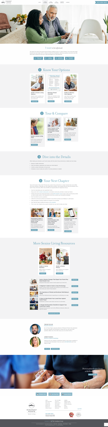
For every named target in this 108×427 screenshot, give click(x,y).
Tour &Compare (50, 58)
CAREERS (65, 400)
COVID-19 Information (68, 404)
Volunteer (65, 406)
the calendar (53, 202)
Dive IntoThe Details (60, 58)
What (51, 2)
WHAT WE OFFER (48, 401)
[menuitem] (39, 2)
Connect (62, 2)
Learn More (34, 101)
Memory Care (47, 405)
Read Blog (51, 139)
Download (51, 101)
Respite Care (47, 406)
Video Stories (57, 405)
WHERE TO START (67, 401)
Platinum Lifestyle (58, 406)
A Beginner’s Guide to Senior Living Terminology (52, 286)
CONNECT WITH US (67, 402)
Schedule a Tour (42, 394)
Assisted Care (47, 404)
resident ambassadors (44, 191)
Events (65, 405)
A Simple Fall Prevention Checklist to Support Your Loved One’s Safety (53, 305)
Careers (67, 2)
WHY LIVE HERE (57, 400)
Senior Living (47, 402)
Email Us (47, 348)
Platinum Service (57, 402)
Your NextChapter (70, 58)
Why (56, 2)
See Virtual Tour (55, 394)
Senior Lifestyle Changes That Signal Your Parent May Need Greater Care (53, 280)
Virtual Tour (57, 401)
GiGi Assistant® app (57, 193)
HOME (46, 400)
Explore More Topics (54, 313)
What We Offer (92, 374)
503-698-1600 (102, 2)
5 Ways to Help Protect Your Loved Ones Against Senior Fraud (52, 299)
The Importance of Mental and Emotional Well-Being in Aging (54, 293)
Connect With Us (67, 394)
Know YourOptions (39, 58)
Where (45, 2)
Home (39, 2)
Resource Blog (55, 348)
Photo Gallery (57, 404)
